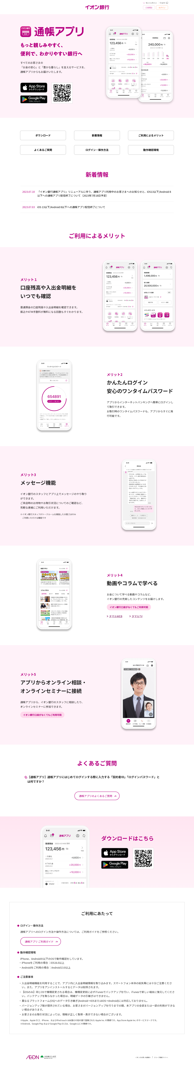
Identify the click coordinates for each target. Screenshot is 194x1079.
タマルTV (137, 616)
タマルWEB (115, 616)
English (162, 3)
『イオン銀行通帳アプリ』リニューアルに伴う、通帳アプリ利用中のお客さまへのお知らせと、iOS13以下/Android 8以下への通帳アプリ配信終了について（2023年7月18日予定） (96, 193)
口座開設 (149, 8)
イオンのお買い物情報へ (143, 1057)
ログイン (162, 8)
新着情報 (97, 135)
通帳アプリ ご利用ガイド (39, 941)
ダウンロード (43, 135)
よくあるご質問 (43, 150)
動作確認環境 (151, 150)
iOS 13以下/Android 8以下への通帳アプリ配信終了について (63, 207)
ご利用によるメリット (151, 135)
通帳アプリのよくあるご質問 (95, 796)
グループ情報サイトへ (161, 1057)
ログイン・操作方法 (97, 150)
